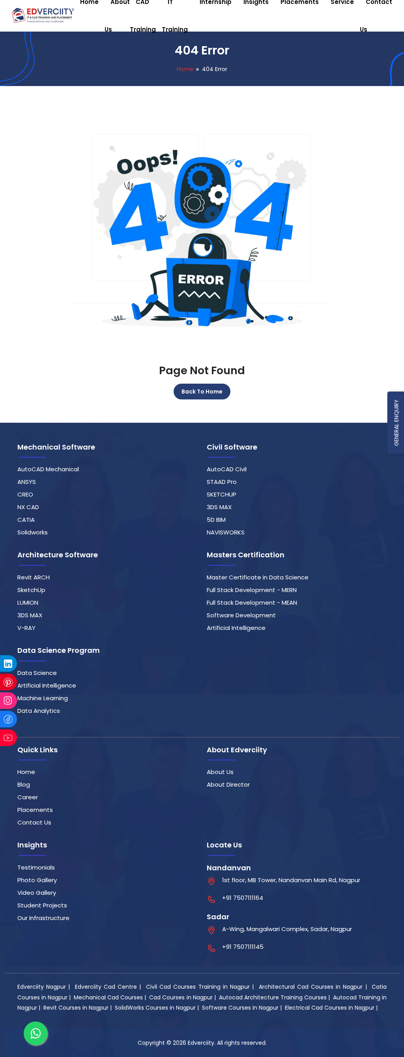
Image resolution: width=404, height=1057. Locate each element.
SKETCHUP (221, 494)
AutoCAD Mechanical (48, 469)
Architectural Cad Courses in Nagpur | (314, 987)
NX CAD (28, 507)
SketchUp (31, 590)
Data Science (37, 673)
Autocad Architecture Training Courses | (275, 997)
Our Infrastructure (43, 918)
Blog (23, 784)
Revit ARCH (33, 577)
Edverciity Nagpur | (45, 987)
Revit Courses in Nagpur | (78, 1008)
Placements (35, 810)
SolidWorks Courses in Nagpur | (157, 1008)
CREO (25, 494)
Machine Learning (42, 698)
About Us (220, 772)
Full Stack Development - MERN (252, 590)
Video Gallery (36, 892)
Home (185, 69)
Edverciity (201, 1043)
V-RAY (26, 628)
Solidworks (32, 532)
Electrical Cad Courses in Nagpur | (332, 1008)
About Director (228, 784)
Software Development (241, 615)
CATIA (26, 519)
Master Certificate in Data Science (258, 577)
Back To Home (202, 391)
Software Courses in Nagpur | (242, 1008)
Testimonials (36, 867)
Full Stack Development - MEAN (252, 602)
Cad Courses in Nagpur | (183, 997)
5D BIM (216, 519)
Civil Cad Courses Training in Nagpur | (201, 987)
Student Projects (42, 905)
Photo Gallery (37, 880)
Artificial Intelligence (236, 628)
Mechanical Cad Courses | (111, 997)
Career (27, 797)
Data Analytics (38, 711)
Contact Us (34, 822)
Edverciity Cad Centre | (109, 987)
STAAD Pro (222, 482)
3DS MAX (219, 507)
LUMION (27, 602)
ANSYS (26, 482)
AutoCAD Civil (227, 469)
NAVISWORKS (226, 532)
